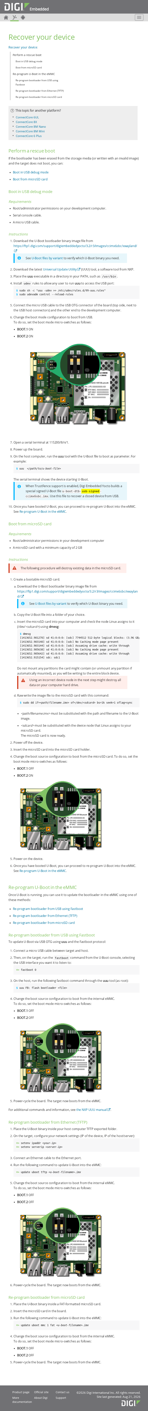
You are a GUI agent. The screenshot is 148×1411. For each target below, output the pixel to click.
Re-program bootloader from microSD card (39, 97)
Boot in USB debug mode (29, 61)
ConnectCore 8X (26, 122)
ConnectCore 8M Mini (30, 131)
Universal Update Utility (60, 269)
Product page (20, 1392)
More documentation (22, 1400)
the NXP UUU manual (91, 1110)
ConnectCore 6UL (27, 117)
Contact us (62, 1392)
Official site (41, 1392)
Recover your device (22, 47)
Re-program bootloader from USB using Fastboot (37, 82)
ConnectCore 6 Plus (29, 136)
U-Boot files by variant (47, 258)
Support (61, 1398)
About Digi (41, 1398)
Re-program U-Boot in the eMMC (34, 74)
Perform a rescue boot (27, 55)
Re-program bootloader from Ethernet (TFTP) (40, 90)
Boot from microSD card (29, 67)
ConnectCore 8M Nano (31, 126)
